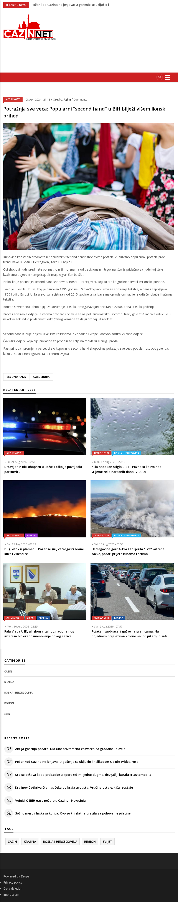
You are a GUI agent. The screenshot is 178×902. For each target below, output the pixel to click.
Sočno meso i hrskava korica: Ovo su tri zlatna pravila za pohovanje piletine (72, 813)
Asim (68, 99)
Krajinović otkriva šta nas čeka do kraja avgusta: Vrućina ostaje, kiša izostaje (74, 787)
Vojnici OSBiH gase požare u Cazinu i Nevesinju (66, 5)
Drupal (25, 876)
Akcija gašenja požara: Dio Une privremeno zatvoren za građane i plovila (70, 749)
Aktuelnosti (12, 99)
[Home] (29, 26)
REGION (31, 535)
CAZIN (8, 671)
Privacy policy (12, 882)
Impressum (11, 894)
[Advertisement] (120, 40)
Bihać (30, 617)
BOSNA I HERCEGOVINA (126, 453)
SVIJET (8, 713)
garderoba (41, 377)
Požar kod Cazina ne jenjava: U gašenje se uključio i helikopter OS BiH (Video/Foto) (77, 762)
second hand (16, 377)
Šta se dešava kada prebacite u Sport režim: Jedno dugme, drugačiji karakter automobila (83, 775)
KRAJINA (43, 617)
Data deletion (12, 888)
